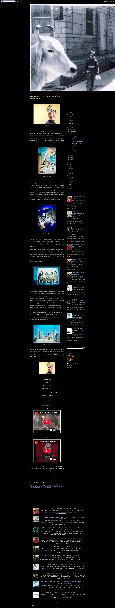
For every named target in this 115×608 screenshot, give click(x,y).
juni (71, 155)
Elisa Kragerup (53, 484)
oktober (72, 133)
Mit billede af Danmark (76, 259)
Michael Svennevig (73, 363)
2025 (70, 116)
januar (71, 161)
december (72, 129)
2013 (70, 177)
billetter (50, 405)
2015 (70, 173)
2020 (70, 127)
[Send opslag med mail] (43, 482)
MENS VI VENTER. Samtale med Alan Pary (62, 564)
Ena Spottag (41, 485)
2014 (70, 175)
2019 (70, 164)
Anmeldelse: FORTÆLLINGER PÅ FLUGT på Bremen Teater (78, 301)
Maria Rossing (44, 486)
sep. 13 (73, 146)
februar (72, 159)
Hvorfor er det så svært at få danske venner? (62, 555)
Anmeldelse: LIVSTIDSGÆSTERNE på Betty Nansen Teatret (45, 97)
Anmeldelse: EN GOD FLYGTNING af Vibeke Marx (77, 330)
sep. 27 (73, 138)
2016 (70, 171)
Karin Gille (49, 485)
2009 (70, 186)
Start (47, 493)
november (72, 131)
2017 (70, 168)
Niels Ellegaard (53, 486)
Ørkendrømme (91, 7)
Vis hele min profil (72, 369)
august (71, 150)
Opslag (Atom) (39, 496)
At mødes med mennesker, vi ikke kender (62, 508)
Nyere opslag (33, 493)
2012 (70, 179)
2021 (70, 125)
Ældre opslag (61, 493)
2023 (70, 121)
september (72, 136)
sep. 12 (73, 148)
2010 (70, 184)
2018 (70, 166)
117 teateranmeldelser (52, 475)
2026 (70, 114)
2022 (70, 123)
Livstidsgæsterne (35, 486)
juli (71, 153)
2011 (70, 182)
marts (71, 157)
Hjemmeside (44, 405)
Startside (34, 605)
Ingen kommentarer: (36, 482)
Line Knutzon (56, 485)
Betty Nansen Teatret (42, 484)
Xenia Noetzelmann (46, 487)
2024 (70, 118)
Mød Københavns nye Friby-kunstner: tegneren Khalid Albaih (78, 246)
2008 (70, 188)
